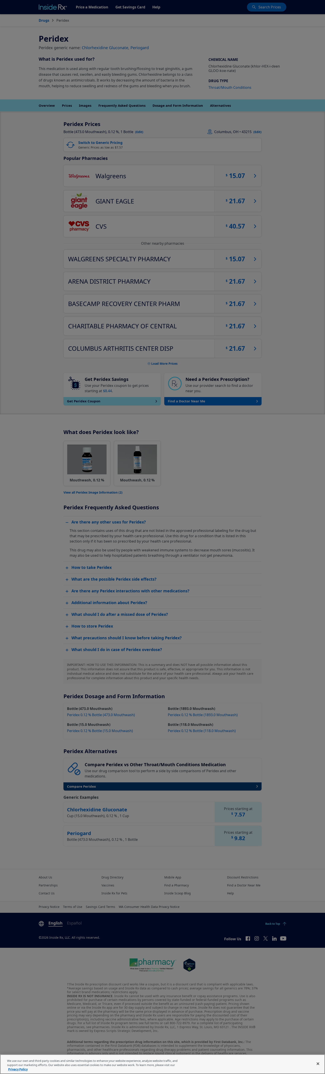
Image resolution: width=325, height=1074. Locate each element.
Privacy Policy (18, 1069)
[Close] (318, 1063)
